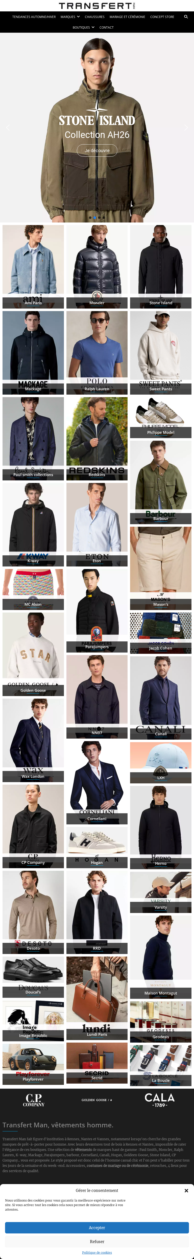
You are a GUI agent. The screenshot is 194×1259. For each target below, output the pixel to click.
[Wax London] (33, 740)
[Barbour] (160, 482)
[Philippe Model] (160, 417)
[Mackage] (33, 353)
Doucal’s (33, 991)
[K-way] (33, 524)
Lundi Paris (97, 1034)
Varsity (161, 907)
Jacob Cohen (160, 648)
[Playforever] (33, 1064)
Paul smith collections (33, 474)
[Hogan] (97, 847)
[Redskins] (97, 439)
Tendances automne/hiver (34, 17)
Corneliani (96, 818)
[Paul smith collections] (33, 439)
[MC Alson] (33, 589)
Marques (68, 17)
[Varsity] (160, 892)
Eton (97, 560)
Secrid (96, 1077)
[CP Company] (33, 826)
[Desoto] (33, 912)
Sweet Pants (161, 388)
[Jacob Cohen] (160, 633)
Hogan (97, 862)
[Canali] (160, 698)
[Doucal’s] (33, 977)
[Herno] (160, 827)
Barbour (160, 518)
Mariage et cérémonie (127, 17)
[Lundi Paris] (97, 998)
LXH (160, 777)
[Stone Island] (160, 267)
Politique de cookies (97, 1252)
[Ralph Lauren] (97, 353)
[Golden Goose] (33, 654)
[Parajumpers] (97, 611)
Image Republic (33, 1035)
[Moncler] (97, 267)
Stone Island (161, 302)
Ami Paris (33, 302)
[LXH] (160, 762)
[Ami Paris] (33, 267)
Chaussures (95, 17)
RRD (97, 948)
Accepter (97, 1227)
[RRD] (97, 912)
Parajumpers (97, 646)
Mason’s (160, 604)
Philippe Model (160, 432)
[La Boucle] (160, 1065)
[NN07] (97, 697)
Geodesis (161, 1036)
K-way (33, 560)
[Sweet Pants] (160, 353)
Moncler (96, 302)
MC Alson (33, 604)
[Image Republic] (33, 1020)
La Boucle (161, 1080)
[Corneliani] (97, 783)
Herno (160, 863)
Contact (107, 27)
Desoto (33, 948)
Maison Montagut (160, 993)
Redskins (97, 474)
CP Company (33, 862)
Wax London (33, 776)
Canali (161, 733)
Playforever (33, 1079)
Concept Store (162, 17)
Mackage (33, 388)
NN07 (97, 732)
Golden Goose (33, 690)
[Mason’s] (160, 568)
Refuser (97, 1241)
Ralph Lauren (97, 388)
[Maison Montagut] (160, 957)
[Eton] (97, 524)
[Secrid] (97, 1063)
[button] (186, 1190)
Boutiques (81, 27)
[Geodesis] (160, 1021)
